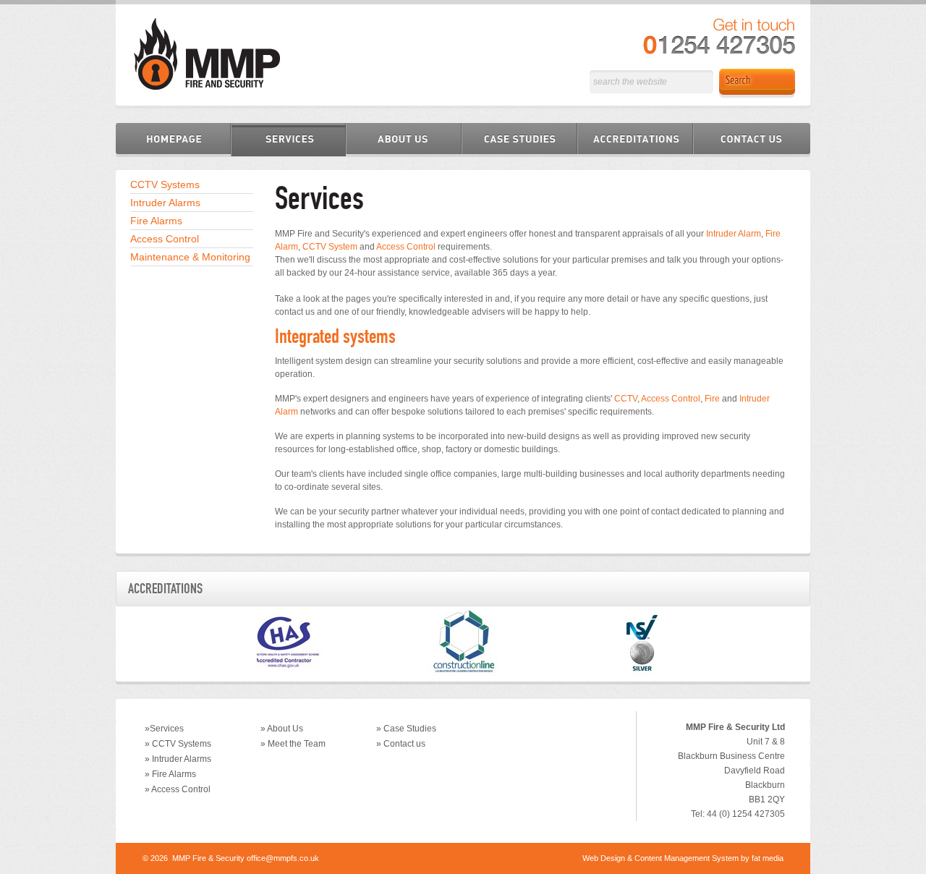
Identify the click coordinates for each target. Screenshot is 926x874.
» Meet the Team (293, 744)
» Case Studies (406, 729)
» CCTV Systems (178, 744)
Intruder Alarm (733, 234)
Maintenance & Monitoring (190, 257)
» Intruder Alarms (178, 759)
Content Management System (686, 858)
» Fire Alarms (170, 774)
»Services (164, 729)
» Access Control (178, 789)
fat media (767, 858)
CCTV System (329, 247)
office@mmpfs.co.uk (283, 858)
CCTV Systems (165, 184)
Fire (712, 399)
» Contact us (400, 744)
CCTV (625, 399)
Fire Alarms (156, 220)
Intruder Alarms (165, 202)
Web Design (603, 858)
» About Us (281, 729)
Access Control (164, 239)
